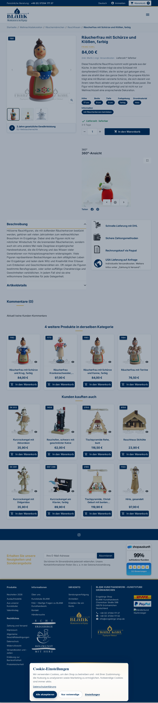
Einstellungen (92, 694)
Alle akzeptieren (45, 694)
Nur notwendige (70, 694)
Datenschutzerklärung (44, 686)
